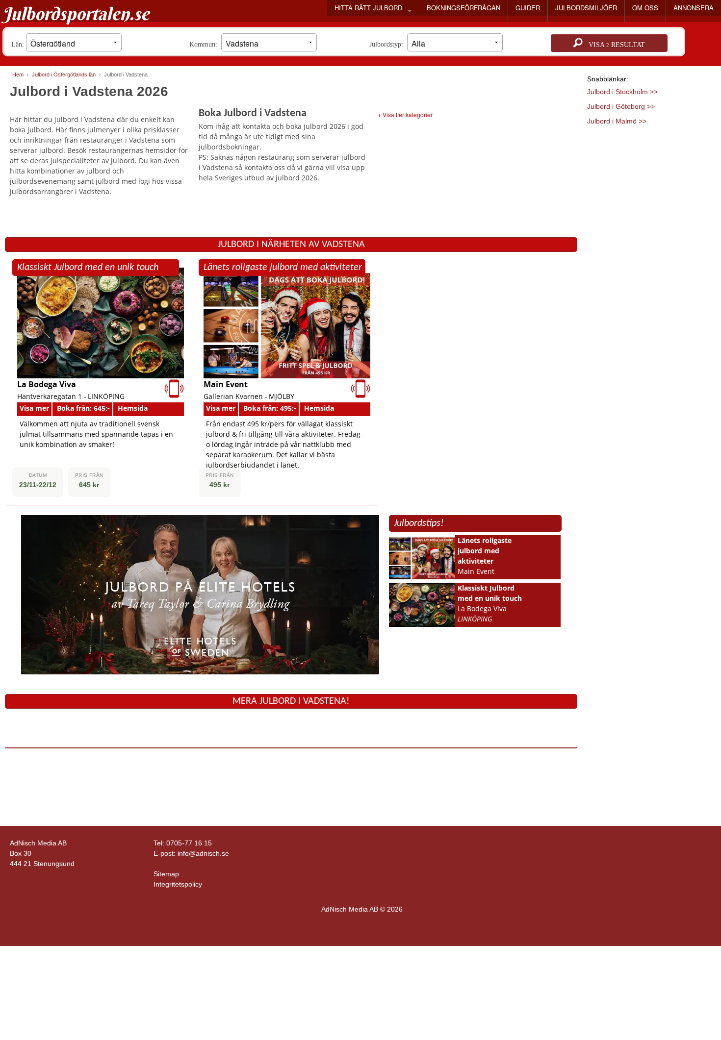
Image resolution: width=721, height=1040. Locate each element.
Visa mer (34, 408)
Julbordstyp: (388, 44)
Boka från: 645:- (83, 408)
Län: (18, 44)
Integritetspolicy (178, 884)
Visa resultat (614, 45)
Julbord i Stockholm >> (622, 92)
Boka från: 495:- (269, 408)
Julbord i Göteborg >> (621, 106)
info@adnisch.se (203, 853)
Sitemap (166, 874)
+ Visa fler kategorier (405, 114)
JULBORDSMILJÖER (586, 7)
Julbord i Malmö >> (616, 121)
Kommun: (205, 44)
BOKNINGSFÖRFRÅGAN (463, 7)
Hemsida (133, 408)
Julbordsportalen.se (75, 14)
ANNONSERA (693, 7)
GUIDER (527, 7)
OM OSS (645, 7)
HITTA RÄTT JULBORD (368, 7)
